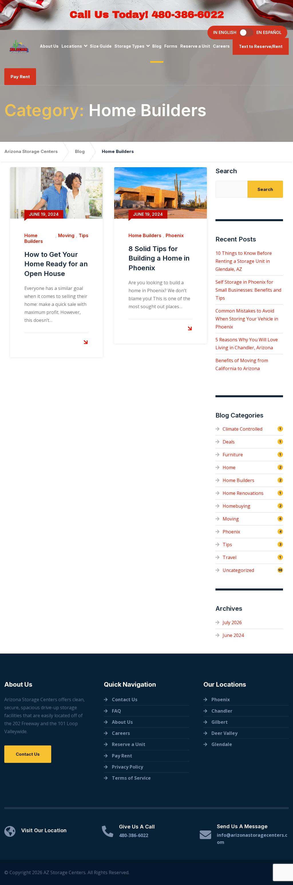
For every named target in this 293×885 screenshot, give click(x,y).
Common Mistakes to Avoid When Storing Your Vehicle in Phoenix (246, 319)
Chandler (221, 711)
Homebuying (236, 506)
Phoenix (175, 235)
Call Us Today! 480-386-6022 (147, 14)
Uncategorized (238, 570)
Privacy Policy (127, 767)
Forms (170, 46)
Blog (156, 46)
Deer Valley (224, 733)
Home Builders (33, 238)
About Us (49, 46)
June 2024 (233, 635)
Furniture (233, 454)
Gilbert (219, 722)
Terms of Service (131, 778)
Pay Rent (20, 76)
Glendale (221, 744)
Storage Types (129, 46)
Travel (229, 557)
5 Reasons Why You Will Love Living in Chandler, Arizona (246, 343)
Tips (83, 235)
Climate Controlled (242, 429)
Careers (221, 46)
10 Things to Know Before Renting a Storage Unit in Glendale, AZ (243, 261)
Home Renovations (243, 493)
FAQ (116, 711)
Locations (72, 46)
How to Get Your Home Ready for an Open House (56, 264)
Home (229, 467)
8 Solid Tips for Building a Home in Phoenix (159, 258)
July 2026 (232, 622)
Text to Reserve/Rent (260, 46)
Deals (229, 442)
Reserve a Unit (195, 46)
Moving (66, 235)
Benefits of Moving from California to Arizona (241, 364)
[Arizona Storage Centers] (19, 46)
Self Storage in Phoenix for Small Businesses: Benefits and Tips (248, 290)
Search (226, 171)
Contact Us (28, 754)
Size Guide (101, 46)
